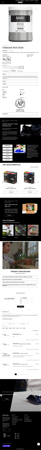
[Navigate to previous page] (13, 374)
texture (17, 328)
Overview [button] (4, 74)
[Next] (38, 182)
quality (7, 328)
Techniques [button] (4, 83)
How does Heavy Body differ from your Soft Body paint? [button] (13, 282)
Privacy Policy (14, 422)
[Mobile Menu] (3, 2)
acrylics (24, 328)
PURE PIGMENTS (7, 159)
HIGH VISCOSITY (7, 145)
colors (3, 328)
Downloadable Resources (28, 419)
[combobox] (15, 324)
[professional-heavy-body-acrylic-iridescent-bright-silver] (4, 59)
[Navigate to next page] (28, 374)
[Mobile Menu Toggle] (3, 2)
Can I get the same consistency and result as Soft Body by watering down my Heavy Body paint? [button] (19, 285)
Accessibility (14, 424)
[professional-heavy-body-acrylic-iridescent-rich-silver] (9, 59)
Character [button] (4, 81)
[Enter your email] (9, 430)
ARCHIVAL (7, 148)
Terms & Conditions (15, 421)
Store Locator (26, 418)
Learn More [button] (8, 435)
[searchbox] (5, 323)
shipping (10, 328)
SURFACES (7, 154)
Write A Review (20, 306)
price (20, 328)
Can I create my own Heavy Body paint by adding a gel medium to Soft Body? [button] (17, 276)
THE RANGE (7, 151)
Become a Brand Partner (27, 421)
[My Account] (35, 2)
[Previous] (3, 182)
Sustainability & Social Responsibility (17, 419)
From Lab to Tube (14, 418)
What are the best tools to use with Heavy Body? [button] (12, 279)
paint (14, 328)
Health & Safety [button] (5, 113)
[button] (20, 449)
